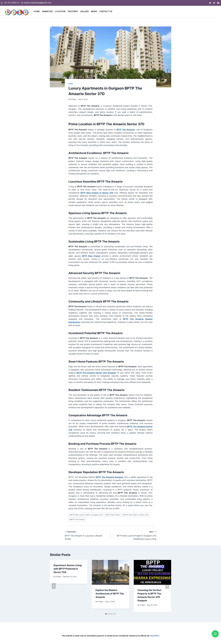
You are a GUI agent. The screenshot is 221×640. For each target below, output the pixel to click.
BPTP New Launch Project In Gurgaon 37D (86, 515)
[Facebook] (210, 3)
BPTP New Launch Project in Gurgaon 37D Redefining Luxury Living (136, 535)
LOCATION (60, 11)
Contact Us (105, 11)
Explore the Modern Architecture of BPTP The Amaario (110, 593)
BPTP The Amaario (125, 129)
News (94, 11)
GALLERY (84, 11)
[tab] (105, 613)
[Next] (167, 586)
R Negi (73, 99)
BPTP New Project (91, 256)
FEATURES (73, 11)
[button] (215, 633)
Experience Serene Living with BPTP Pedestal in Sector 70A (68, 569)
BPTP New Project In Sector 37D (96, 193)
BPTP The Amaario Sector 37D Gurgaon (96, 373)
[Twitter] (214, 3)
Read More (154, 636)
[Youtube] (218, 3)
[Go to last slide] (54, 586)
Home (37, 11)
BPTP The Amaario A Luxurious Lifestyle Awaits (83, 535)
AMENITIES (47, 11)
